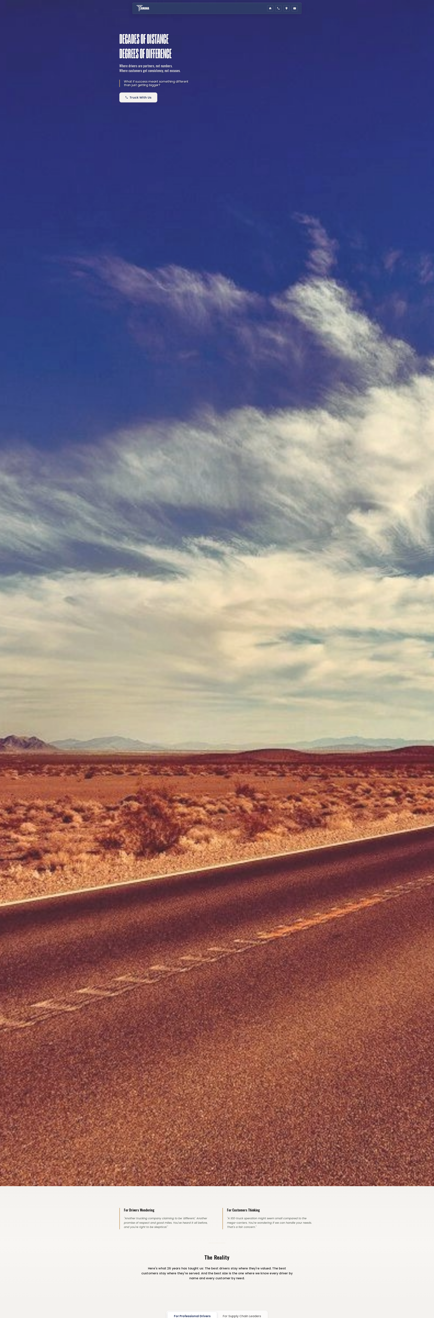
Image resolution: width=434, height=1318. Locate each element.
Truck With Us (141, 97)
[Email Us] (295, 8)
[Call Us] (278, 8)
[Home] (270, 8)
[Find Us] (286, 8)
